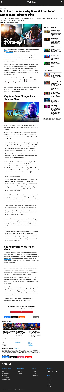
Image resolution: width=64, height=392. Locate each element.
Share (7, 317)
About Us (49, 377)
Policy (48, 384)
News (28, 5)
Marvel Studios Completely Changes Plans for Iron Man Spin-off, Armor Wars (21, 333)
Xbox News (19, 371)
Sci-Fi (29, 344)
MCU (16, 5)
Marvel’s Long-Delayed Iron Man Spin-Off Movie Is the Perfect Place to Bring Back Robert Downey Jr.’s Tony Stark (35, 334)
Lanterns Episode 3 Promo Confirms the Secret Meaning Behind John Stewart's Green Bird (56, 33)
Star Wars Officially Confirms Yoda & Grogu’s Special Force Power (56, 51)
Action (29, 342)
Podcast (34, 371)
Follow (6, 357)
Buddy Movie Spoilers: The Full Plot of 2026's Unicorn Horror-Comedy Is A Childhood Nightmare (56, 76)
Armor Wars (15, 339)
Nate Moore (58, 118)
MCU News (4, 375)
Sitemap (49, 386)
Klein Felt (3, 22)
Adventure (30, 343)
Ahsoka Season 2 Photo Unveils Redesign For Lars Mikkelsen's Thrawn (55, 101)
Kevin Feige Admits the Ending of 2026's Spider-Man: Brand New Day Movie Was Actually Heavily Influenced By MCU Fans (56, 85)
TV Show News (5, 373)
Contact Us (49, 379)
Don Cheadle (7, 258)
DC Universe (33, 5)
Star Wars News (5, 377)
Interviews (46, 5)
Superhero (30, 345)
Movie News (4, 371)
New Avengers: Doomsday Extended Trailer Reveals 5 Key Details (55, 64)
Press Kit (49, 382)
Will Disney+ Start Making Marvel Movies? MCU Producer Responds (9, 332)
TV (24, 5)
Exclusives (34, 373)
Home (1, 8)
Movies (20, 5)
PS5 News (19, 373)
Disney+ (6, 59)
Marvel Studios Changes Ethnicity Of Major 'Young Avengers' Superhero (55, 94)
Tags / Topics (35, 375)
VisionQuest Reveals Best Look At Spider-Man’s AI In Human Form (55, 57)
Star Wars (40, 5)
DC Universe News (6, 379)
